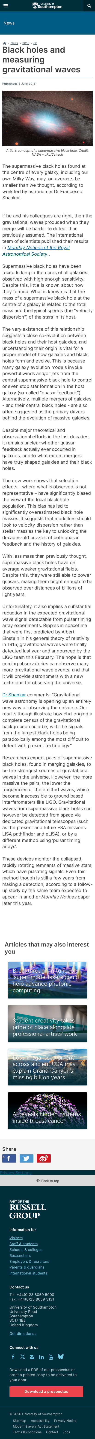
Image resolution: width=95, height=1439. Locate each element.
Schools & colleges (25, 1249)
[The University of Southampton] (47, 5)
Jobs (66, 1432)
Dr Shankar (14, 695)
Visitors (16, 1238)
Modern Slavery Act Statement (36, 1426)
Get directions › (23, 1333)
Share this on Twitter (26, 1158)
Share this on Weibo (44, 1158)
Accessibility (40, 1421)
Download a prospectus (46, 1391)
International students (28, 1273)
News (9, 23)
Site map (19, 1421)
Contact (52, 1432)
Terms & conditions (27, 1432)
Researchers (20, 1255)
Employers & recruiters (29, 1261)
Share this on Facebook (3, 1156)
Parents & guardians (26, 1267)
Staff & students (23, 1244)
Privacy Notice (65, 1421)
